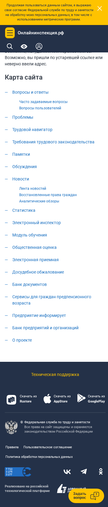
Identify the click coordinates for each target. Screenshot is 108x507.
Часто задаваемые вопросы (43, 102)
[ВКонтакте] (67, 472)
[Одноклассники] (101, 472)
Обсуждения (24, 166)
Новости (20, 179)
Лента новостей (32, 188)
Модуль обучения (29, 235)
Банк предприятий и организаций (45, 327)
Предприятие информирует (39, 315)
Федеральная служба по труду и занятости (57, 422)
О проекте (22, 340)
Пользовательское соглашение (47, 447)
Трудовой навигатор (32, 129)
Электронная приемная (35, 259)
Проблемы (22, 117)
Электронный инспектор (36, 222)
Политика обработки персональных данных (39, 457)
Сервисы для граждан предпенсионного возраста (51, 299)
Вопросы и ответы (30, 92)
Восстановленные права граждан (48, 195)
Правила (12, 447)
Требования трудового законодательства (53, 141)
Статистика (23, 210)
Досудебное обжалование (38, 272)
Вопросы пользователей (40, 108)
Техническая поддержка (55, 374)
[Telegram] (84, 472)
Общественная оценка (34, 247)
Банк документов (29, 284)
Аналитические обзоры (39, 201)
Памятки (21, 154)
